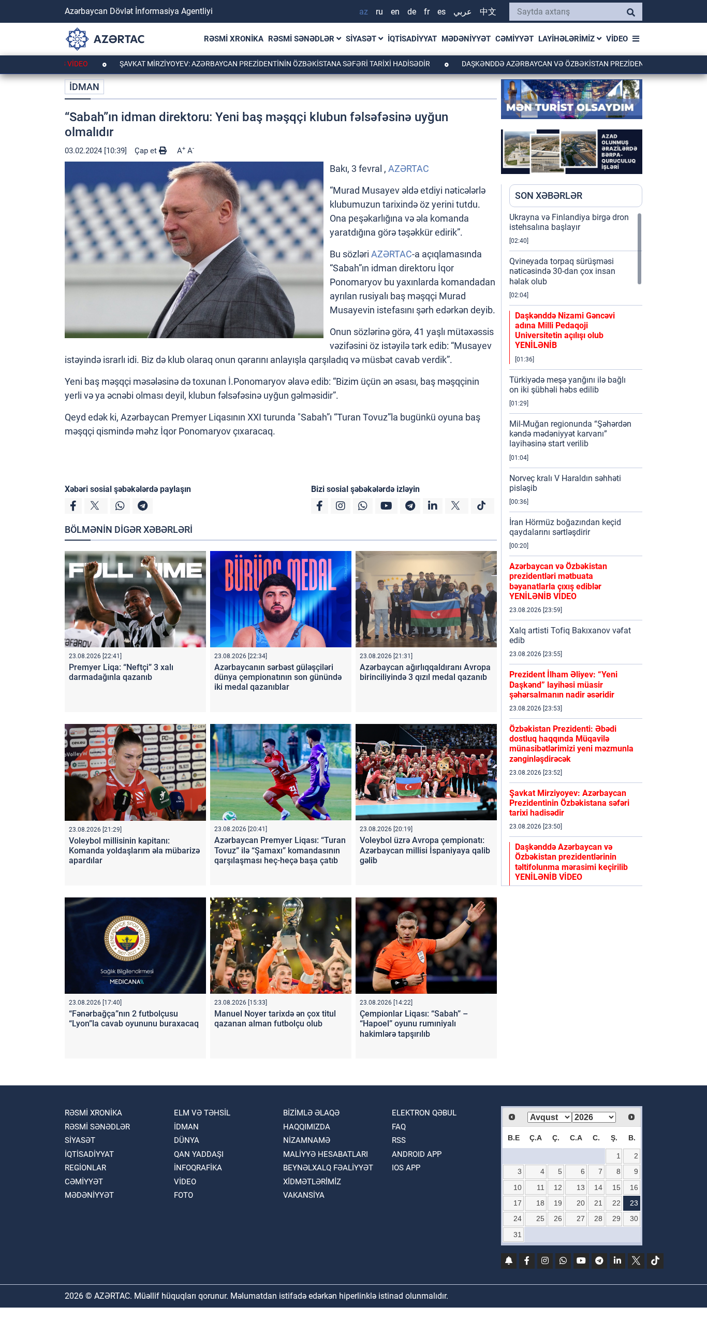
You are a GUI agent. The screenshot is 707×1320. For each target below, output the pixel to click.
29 (616, 1218)
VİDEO (617, 38)
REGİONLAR (85, 1167)
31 (517, 1234)
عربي (462, 12)
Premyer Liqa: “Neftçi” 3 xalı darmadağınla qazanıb (121, 672)
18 (540, 1203)
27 (581, 1218)
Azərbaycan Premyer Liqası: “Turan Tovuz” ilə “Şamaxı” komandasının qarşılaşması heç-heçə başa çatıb (280, 850)
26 (558, 1218)
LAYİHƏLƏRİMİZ (567, 38)
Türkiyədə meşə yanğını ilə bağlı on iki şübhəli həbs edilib (567, 385)
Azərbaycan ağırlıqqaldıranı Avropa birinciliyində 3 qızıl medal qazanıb (425, 672)
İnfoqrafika (198, 1167)
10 (517, 1187)
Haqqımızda (306, 1127)
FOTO (183, 1195)
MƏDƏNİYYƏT (466, 38)
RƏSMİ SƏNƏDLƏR (302, 38)
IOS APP (406, 1167)
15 (616, 1187)
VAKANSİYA (304, 1195)
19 (558, 1203)
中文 (488, 12)
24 (517, 1218)
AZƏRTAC (408, 168)
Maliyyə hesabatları (325, 1154)
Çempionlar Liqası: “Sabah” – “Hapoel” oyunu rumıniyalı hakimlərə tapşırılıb (414, 1023)
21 (598, 1203)
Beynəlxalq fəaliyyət (328, 1167)
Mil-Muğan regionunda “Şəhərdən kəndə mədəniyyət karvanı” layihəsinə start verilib (570, 433)
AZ (363, 12)
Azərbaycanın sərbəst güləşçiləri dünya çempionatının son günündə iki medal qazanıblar (278, 677)
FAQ (399, 1127)
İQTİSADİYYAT (412, 38)
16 (634, 1187)
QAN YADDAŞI (199, 1154)
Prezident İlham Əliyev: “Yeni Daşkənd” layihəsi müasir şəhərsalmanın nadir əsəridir (563, 684)
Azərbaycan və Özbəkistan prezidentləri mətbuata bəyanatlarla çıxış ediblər (558, 581)
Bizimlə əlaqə (311, 1113)
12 (558, 1187)
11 (540, 1187)
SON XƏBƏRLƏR (548, 195)
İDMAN (84, 86)
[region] (575, 549)
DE (411, 12)
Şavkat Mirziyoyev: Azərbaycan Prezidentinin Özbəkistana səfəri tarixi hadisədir (232, 64)
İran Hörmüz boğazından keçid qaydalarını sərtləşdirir (565, 527)
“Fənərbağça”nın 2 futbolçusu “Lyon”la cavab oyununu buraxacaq (134, 1018)
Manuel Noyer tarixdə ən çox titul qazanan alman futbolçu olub (275, 1018)
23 (634, 1203)
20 (581, 1203)
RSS (399, 1140)
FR (427, 12)
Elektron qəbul (424, 1113)
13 (581, 1187)
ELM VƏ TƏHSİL (202, 1113)
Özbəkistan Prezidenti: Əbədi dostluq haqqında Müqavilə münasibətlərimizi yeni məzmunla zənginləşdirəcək (571, 744)
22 (616, 1203)
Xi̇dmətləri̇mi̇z (312, 1181)
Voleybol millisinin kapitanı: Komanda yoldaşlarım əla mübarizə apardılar (134, 850)
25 (540, 1218)
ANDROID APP (416, 1154)
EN (395, 12)
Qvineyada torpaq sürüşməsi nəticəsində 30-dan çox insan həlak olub (562, 271)
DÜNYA (186, 1140)
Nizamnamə (306, 1140)
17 (517, 1203)
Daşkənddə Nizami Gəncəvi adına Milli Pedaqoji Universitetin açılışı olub (565, 331)
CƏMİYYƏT (514, 38)
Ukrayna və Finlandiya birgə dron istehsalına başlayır (569, 222)
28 (598, 1218)
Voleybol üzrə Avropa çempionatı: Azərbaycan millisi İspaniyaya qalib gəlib (425, 850)
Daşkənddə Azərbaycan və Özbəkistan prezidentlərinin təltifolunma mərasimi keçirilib (571, 862)
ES (441, 12)
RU (379, 12)
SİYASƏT (362, 38)
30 (634, 1218)
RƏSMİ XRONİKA (233, 38)
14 (598, 1187)
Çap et (147, 150)
